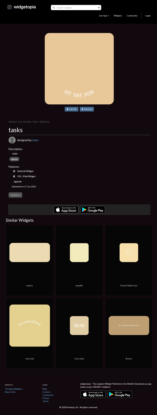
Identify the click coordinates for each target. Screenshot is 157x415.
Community (132, 15)
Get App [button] (103, 15)
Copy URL (72, 109)
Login (148, 15)
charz (35, 140)
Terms (45, 401)
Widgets (118, 15)
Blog (44, 389)
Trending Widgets (13, 389)
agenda (14, 159)
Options (15, 195)
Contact (46, 392)
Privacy (45, 398)
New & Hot (10, 392)
